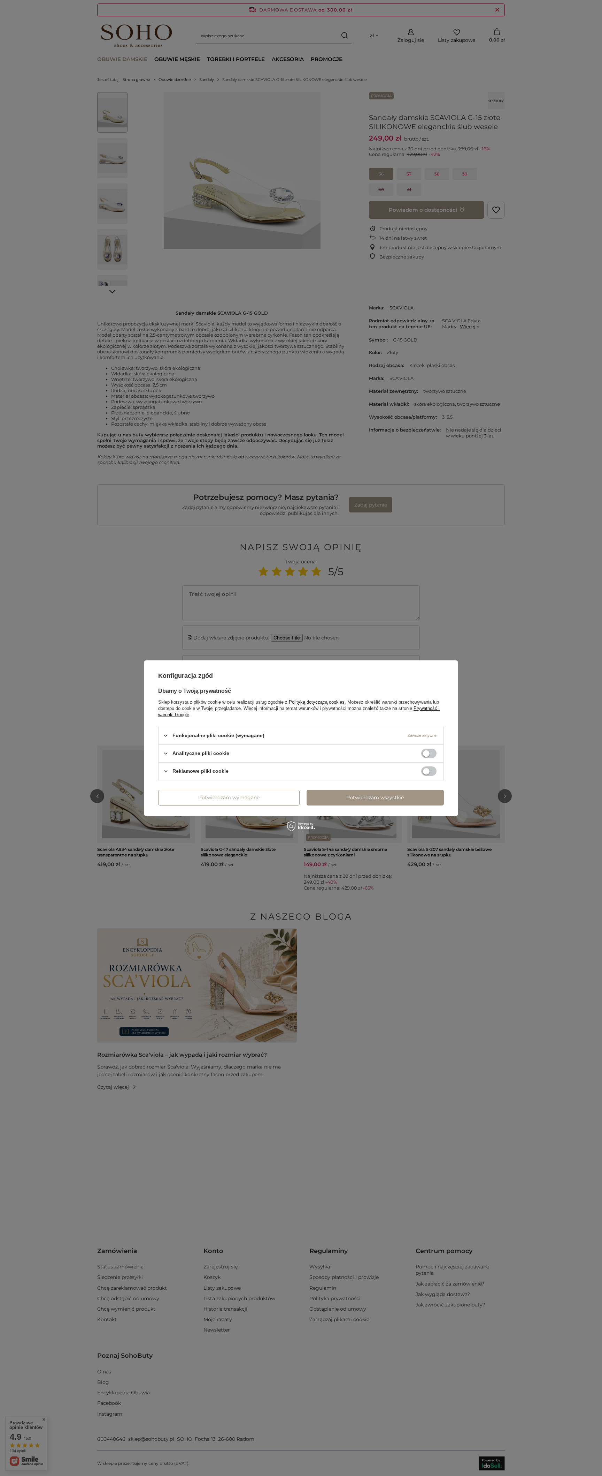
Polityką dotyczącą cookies (317, 701)
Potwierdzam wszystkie (375, 797)
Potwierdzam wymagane (229, 797)
